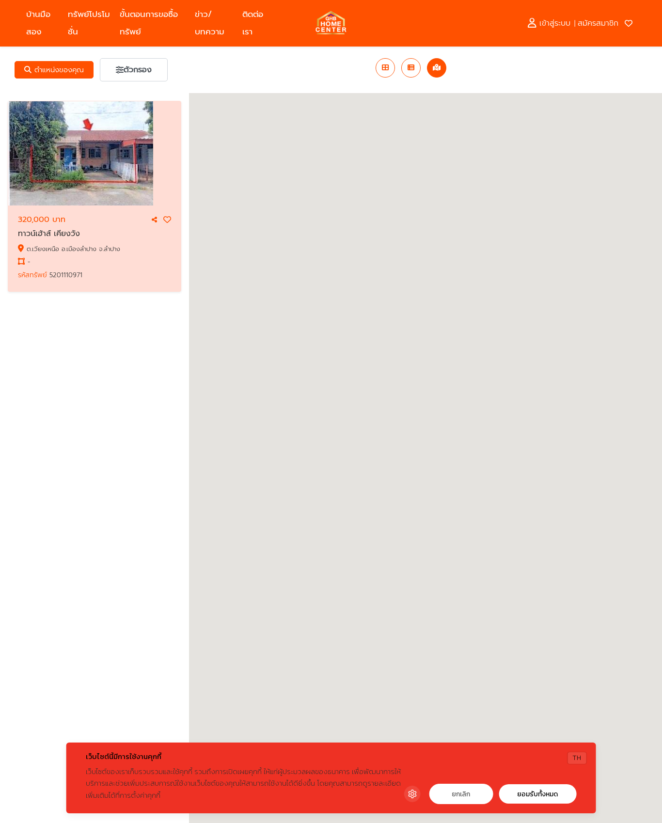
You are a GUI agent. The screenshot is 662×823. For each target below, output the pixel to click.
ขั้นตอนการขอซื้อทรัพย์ (149, 23)
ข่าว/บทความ (209, 23)
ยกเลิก (461, 794)
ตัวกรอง (138, 70)
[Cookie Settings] (412, 794)
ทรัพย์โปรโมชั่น (89, 23)
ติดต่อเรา (252, 23)
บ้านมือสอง (38, 23)
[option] (94, 153)
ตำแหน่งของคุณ (58, 69)
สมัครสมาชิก (598, 23)
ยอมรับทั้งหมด (537, 794)
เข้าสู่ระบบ (553, 23)
